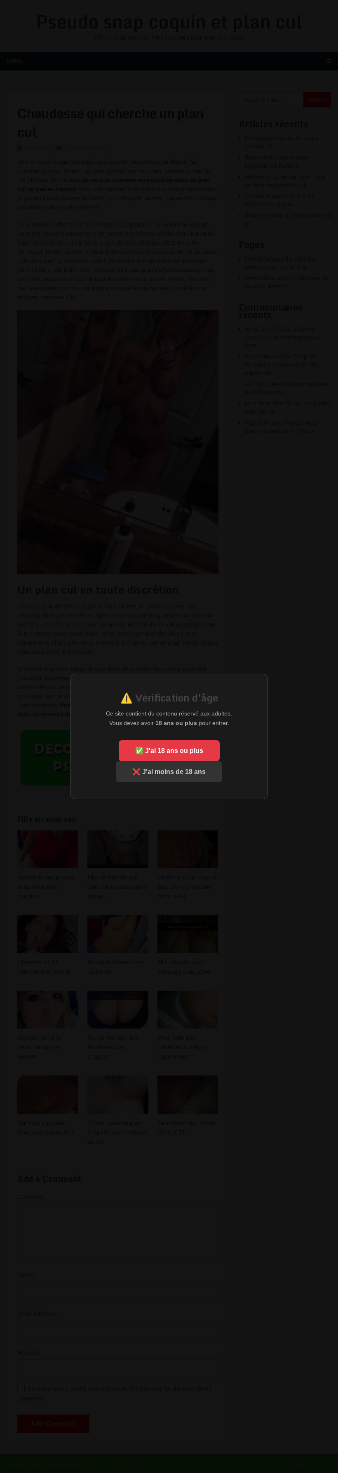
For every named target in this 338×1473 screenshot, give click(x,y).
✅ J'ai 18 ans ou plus (169, 750)
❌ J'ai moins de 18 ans (169, 771)
